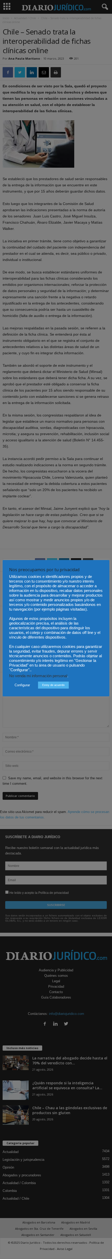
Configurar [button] (22, 685)
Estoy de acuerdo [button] (53, 685)
